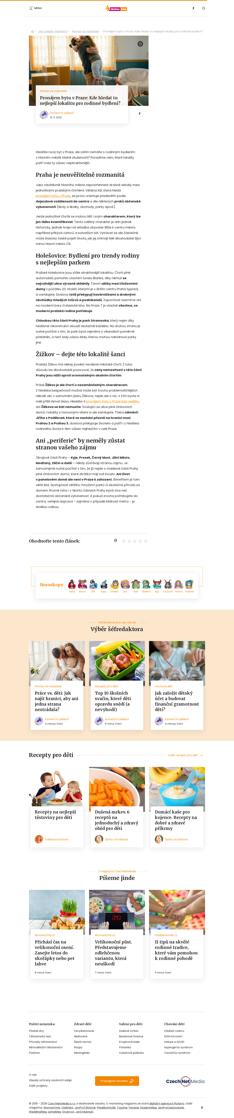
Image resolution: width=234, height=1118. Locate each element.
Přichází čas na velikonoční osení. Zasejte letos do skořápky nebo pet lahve (55, 953)
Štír (93, 591)
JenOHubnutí (84, 1112)
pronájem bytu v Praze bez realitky (112, 401)
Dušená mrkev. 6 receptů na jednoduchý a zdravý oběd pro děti (116, 820)
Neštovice (80, 1036)
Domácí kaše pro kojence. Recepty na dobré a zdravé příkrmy (176, 820)
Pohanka (125, 1047)
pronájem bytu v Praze (53, 196)
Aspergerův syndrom (178, 1047)
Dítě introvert (173, 1036)
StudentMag (148, 1108)
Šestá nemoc (83, 1042)
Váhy (72, 591)
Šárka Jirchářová (116, 839)
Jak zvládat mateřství (53, 31)
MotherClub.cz (32, 31)
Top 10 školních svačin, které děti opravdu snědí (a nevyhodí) (113, 701)
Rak (136, 591)
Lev (125, 591)
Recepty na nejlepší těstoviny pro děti (55, 814)
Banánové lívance (131, 1036)
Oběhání (67, 1108)
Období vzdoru (174, 1031)
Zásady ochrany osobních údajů (50, 1080)
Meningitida (81, 1053)
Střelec (114, 591)
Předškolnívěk (106, 1108)
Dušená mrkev (129, 1031)
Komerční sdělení (62, 113)
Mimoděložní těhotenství (46, 1047)
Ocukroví (68, 1112)
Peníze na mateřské (85, 31)
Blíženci (146, 591)
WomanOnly (52, 1108)
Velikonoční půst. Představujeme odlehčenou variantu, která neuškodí (113, 953)
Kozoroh (168, 591)
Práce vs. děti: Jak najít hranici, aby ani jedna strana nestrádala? (56, 701)
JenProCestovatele (171, 1108)
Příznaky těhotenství (43, 1042)
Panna (179, 591)
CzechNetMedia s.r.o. (62, 1103)
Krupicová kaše (129, 1042)
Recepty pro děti (106, 686)
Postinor (34, 1053)
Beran (82, 591)
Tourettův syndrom (177, 1053)
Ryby (104, 591)
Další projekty (38, 1086)
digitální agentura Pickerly (166, 1103)
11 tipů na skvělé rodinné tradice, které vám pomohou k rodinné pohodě (176, 950)
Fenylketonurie (84, 1031)
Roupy (78, 1047)
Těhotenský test (40, 1036)
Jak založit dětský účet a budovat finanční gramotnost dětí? (177, 701)
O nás (33, 1075)
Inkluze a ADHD (174, 1042)
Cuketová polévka (131, 1053)
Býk (157, 591)
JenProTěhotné (85, 1108)
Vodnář (189, 591)
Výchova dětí (164, 686)
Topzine (122, 1108)
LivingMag (54, 1112)
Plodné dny (36, 1031)
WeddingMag (38, 1112)
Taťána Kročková (56, 839)
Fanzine (134, 1108)
